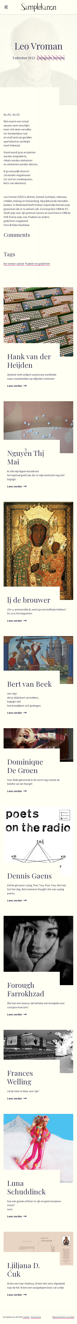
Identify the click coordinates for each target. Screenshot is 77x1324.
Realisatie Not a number (63, 1317)
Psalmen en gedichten (37, 263)
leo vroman (10, 263)
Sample (59, 58)
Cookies (26, 1317)
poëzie (20, 263)
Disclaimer (36, 1317)
